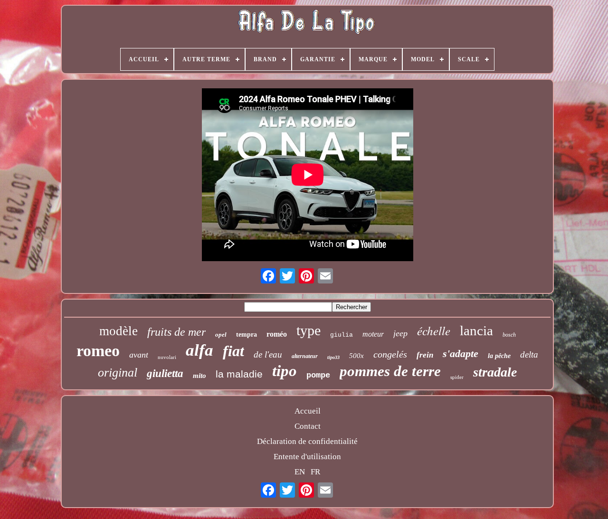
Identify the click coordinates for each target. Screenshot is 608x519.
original (117, 372)
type (308, 330)
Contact (307, 426)
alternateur (305, 356)
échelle (433, 330)
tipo (284, 370)
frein (425, 354)
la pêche (499, 355)
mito (199, 375)
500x (356, 355)
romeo (98, 350)
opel (221, 334)
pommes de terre (390, 371)
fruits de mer (176, 332)
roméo (276, 334)
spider (457, 377)
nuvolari (167, 357)
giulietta (165, 373)
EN (299, 471)
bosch (509, 334)
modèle (118, 331)
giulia (341, 335)
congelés (390, 354)
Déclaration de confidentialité (307, 441)
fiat (233, 350)
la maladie (239, 373)
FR (315, 471)
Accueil (307, 410)
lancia (476, 330)
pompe (318, 375)
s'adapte (460, 353)
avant (138, 354)
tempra (246, 334)
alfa (199, 350)
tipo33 (333, 357)
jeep (400, 333)
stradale (495, 372)
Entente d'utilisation (307, 456)
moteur (373, 334)
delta (529, 354)
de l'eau (268, 354)
